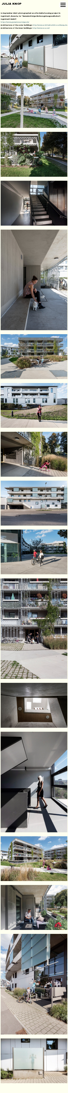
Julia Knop (11, 3)
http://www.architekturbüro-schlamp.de (50, 25)
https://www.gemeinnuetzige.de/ (15, 22)
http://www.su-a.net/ (41, 28)
